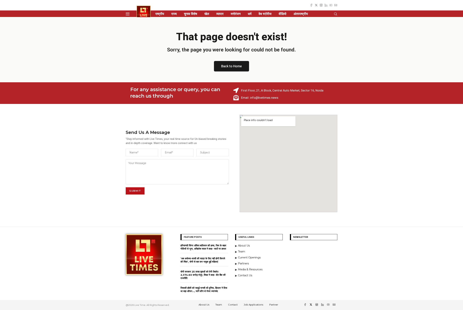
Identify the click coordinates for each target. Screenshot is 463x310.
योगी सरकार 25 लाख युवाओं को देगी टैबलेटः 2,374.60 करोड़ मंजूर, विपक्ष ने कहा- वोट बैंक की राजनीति (203, 275)
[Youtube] (330, 5)
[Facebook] (311, 5)
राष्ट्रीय (159, 14)
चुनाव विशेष (190, 14)
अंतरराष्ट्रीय (301, 14)
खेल (206, 14)
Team (218, 304)
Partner (273, 304)
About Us (204, 304)
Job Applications (253, 304)
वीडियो (282, 14)
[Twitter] (316, 5)
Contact (233, 304)
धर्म (249, 14)
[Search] (335, 14)
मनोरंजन (236, 14)
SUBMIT (135, 190)
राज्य (174, 14)
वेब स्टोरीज (265, 14)
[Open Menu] (127, 14)
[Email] (335, 5)
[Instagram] (321, 5)
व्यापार (220, 14)
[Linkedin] (326, 5)
